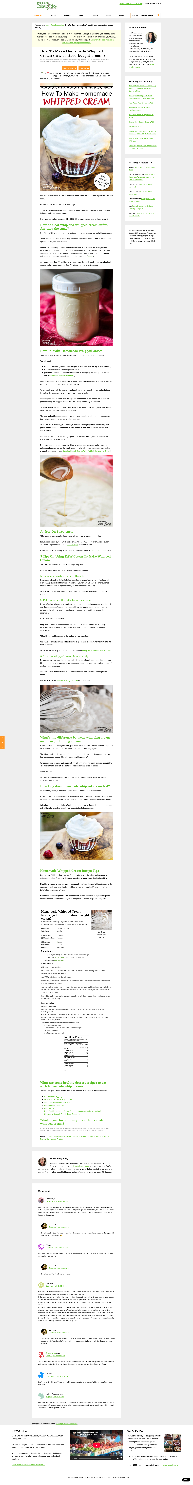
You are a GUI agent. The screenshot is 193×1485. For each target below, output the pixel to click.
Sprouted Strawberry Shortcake (57, 1102)
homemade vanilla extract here (61, 375)
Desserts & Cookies (64, 1136)
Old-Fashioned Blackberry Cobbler (58, 1099)
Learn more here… (170, 1464)
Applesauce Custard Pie (54, 1105)
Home (47, 25)
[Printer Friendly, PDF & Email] (46, 73)
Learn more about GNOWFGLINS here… (28, 1464)
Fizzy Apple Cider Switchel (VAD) (141, 103)
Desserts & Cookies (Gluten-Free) (84, 1136)
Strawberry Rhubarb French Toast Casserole (62, 1114)
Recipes (43, 1139)
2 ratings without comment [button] (66, 1423)
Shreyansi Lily (51, 1353)
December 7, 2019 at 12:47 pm (57, 1247)
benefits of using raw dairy (67, 680)
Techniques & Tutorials (55, 1139)
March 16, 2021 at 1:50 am (55, 1355)
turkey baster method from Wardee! (96, 650)
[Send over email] (2, 747)
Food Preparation (57, 25)
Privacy (119, 1477)
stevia (93, 550)
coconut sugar (72, 544)
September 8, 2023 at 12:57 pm (57, 1376)
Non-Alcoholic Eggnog (53, 1096)
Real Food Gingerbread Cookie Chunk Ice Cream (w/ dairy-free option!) (72, 1111)
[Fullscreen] (121, 1458)
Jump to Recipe (69, 68)
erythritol (101, 550)
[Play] (72, 1458)
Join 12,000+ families (131, 3)
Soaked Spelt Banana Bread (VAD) (141, 122)
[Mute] (118, 1458)
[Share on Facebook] (2, 738)
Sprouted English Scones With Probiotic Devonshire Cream (86, 451)
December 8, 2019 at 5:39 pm (56, 1286)
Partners (126, 1477)
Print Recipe (84, 68)
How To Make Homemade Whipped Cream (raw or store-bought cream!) (142, 177)
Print (102, 937)
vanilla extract (59, 960)
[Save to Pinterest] (2, 742)
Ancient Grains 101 (135, 126)
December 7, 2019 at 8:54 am (59, 1227)
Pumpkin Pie (49, 1108)
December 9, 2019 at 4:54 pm (59, 1332)
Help (114, 1477)
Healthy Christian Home (79, 1166)
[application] (96, 1445)
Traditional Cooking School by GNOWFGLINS (47, 6)
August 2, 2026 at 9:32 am (55, 1396)
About (109, 1477)
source (90, 256)
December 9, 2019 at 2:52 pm (59, 1268)
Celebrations (52, 1136)
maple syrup (59, 957)
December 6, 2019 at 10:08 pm (57, 1201)
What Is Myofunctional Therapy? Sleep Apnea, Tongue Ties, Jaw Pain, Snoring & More (142, 88)
